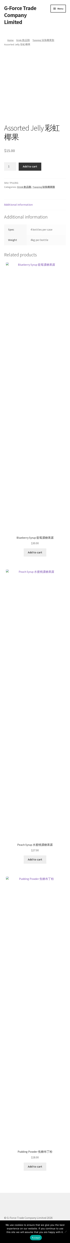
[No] (65, 1231)
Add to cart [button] (35, 552)
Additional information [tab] (18, 204)
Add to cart (30, 166)
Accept (36, 1237)
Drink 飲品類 (23, 40)
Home (10, 40)
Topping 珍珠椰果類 (43, 40)
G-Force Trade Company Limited (20, 15)
